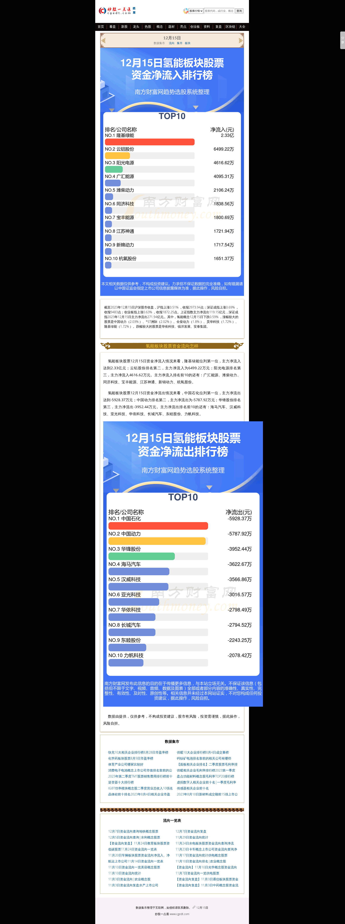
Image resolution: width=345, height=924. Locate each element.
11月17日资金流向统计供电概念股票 (201, 855)
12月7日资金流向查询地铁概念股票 (133, 831)
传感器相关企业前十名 (193, 788)
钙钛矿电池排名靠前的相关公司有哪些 (204, 758)
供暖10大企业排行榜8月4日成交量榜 (203, 752)
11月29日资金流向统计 (191, 837)
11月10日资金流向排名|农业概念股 (200, 861)
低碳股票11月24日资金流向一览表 (132, 849)
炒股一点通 (162, 914)
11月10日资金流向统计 (124, 873)
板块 (187, 43)
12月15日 (202, 907)
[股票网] (118, 11)
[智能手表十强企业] (103, 40)
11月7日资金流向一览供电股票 (197, 873)
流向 (171, 43)
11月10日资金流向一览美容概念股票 (134, 867)
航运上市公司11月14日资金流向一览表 (135, 861)
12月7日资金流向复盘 (190, 831)
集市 (179, 43)
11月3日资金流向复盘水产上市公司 (133, 885)
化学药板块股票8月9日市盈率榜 (130, 758)
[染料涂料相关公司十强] (240, 40)
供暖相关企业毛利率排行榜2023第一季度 (206, 770)
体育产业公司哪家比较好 (125, 764)
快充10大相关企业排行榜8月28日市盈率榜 (138, 752)
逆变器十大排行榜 (121, 782)
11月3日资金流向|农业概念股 (129, 879)
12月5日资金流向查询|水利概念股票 (134, 837)
